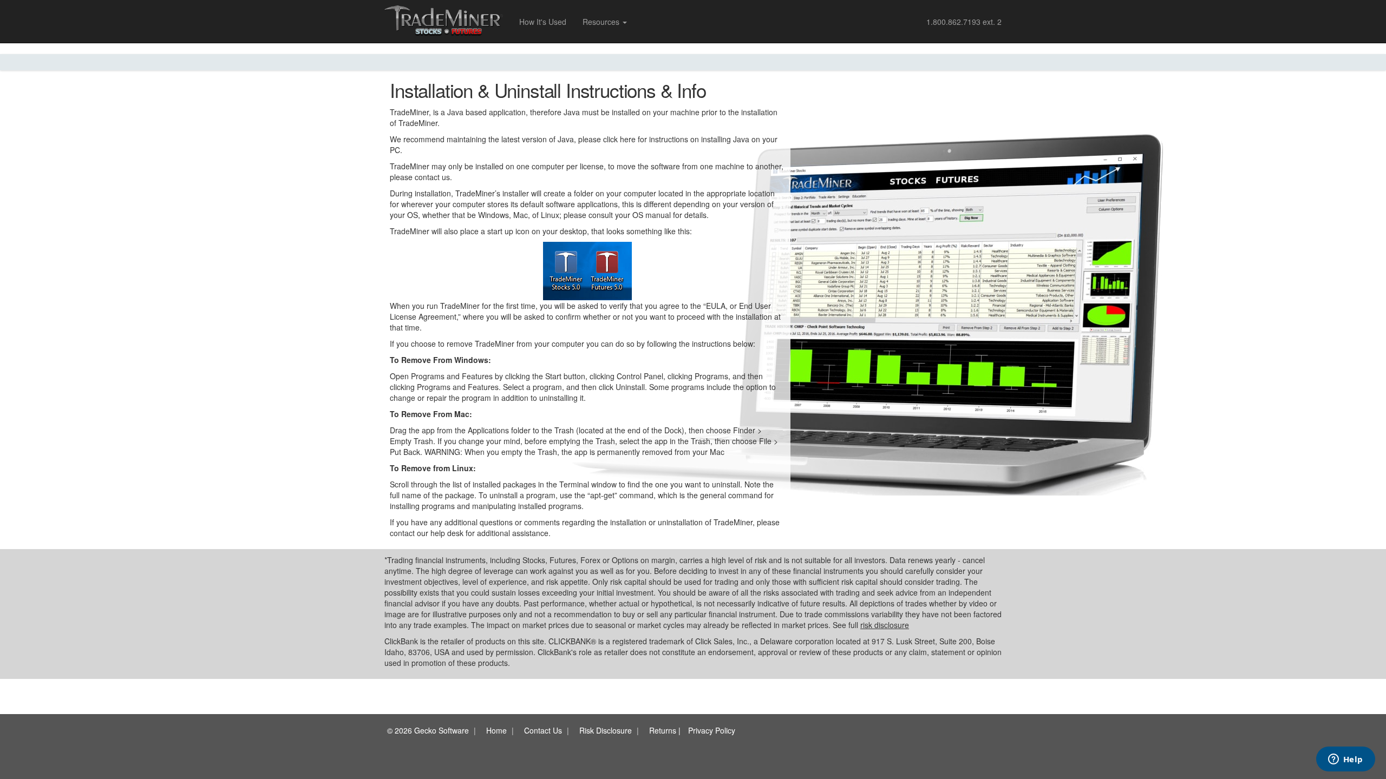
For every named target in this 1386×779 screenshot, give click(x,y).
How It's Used (542, 21)
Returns (662, 730)
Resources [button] (602, 21)
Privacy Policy (711, 730)
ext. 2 (964, 21)
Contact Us (543, 730)
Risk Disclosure (605, 730)
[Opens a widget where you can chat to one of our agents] (1345, 760)
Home (496, 730)
